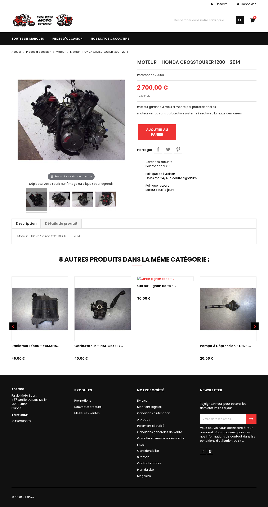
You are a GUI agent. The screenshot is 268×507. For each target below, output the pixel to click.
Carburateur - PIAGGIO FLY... (98, 345)
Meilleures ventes (87, 413)
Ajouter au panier (157, 132)
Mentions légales (149, 407)
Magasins (144, 476)
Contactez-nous (149, 463)
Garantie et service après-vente (160, 438)
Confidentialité (148, 451)
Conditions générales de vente (159, 432)
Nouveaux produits (88, 407)
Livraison (143, 400)
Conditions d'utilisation (153, 413)
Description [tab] (26, 223)
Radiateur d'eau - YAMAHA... (35, 345)
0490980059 (21, 421)
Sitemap (143, 457)
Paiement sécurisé (150, 426)
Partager (158, 149)
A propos (143, 419)
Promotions (82, 400)
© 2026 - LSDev (23, 497)
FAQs (140, 445)
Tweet (168, 149)
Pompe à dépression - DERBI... (225, 345)
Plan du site (145, 470)
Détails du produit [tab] (61, 223)
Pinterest (178, 149)
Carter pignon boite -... (156, 285)
